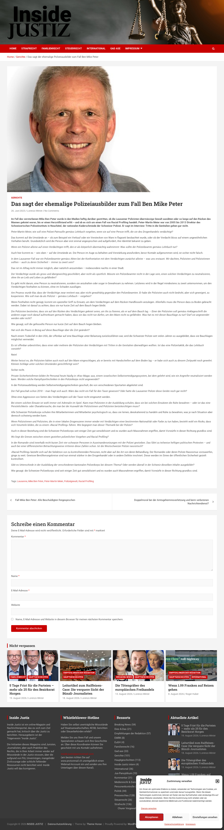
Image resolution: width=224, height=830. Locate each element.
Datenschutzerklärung (174, 824)
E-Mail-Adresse (20, 590)
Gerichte (16, 197)
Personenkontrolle (124, 786)
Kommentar (18, 536)
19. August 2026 (18, 698)
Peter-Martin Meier (53, 481)
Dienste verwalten (149, 808)
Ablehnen (177, 817)
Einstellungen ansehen (205, 817)
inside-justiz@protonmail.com (77, 753)
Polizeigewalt (71, 481)
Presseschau (121, 795)
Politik (118, 791)
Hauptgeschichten (38, 677)
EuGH (117, 742)
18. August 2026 (70, 698)
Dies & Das (120, 729)
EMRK (117, 737)
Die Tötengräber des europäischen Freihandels (134, 687)
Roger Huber (192, 694)
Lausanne (22, 481)
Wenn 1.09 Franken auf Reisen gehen (191, 687)
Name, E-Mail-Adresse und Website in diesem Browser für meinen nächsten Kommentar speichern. (69, 619)
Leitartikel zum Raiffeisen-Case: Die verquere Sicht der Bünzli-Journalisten (83, 689)
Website (15, 604)
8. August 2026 (176, 694)
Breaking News (124, 677)
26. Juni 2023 (18, 210)
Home (13, 48)
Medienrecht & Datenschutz (129, 782)
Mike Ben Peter (35, 481)
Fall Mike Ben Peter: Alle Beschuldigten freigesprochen (45, 500)
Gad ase (115, 48)
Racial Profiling (86, 481)
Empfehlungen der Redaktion (78, 673)
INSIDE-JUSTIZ (35, 824)
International (96, 48)
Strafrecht (29, 48)
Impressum (191, 824)
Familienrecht (51, 48)
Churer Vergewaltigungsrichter (134, 808)
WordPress (134, 824)
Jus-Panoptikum (123, 773)
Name (15, 576)
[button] (217, 781)
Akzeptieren (151, 817)
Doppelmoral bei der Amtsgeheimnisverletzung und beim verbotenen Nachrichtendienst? (171, 502)
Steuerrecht (73, 48)
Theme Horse (94, 824)
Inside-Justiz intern (124, 764)
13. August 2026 (123, 694)
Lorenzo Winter (34, 210)
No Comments (51, 210)
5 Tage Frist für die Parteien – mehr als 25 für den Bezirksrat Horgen (32, 689)
